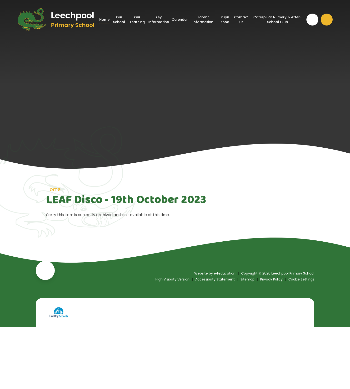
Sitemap (247, 279)
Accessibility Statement (215, 279)
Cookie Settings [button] (301, 279)
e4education (224, 273)
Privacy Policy (271, 279)
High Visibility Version (172, 279)
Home (53, 189)
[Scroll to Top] (45, 270)
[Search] (327, 20)
